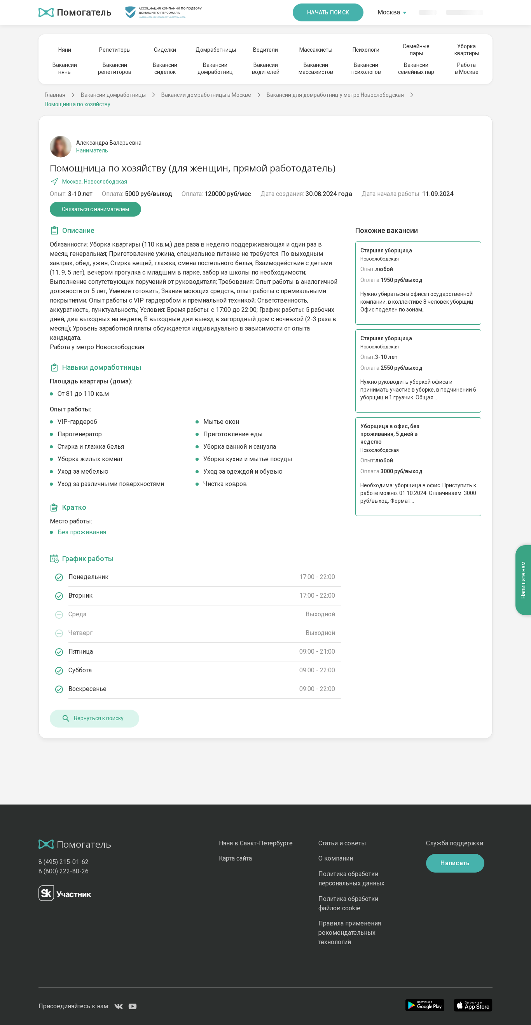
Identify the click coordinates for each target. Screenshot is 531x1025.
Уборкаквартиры (466, 49)
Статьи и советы (342, 843)
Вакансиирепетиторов (114, 68)
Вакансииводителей (265, 68)
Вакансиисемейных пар (416, 68)
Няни (64, 50)
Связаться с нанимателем (95, 209)
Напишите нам (523, 579)
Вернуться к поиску (99, 718)
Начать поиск (328, 12)
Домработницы (215, 50)
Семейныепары (416, 49)
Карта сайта (235, 858)
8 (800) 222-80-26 (63, 871)
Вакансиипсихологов (366, 68)
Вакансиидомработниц (215, 68)
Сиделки (165, 50)
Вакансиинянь (64, 68)
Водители (265, 50)
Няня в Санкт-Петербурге (256, 843)
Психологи (366, 50)
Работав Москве (467, 68)
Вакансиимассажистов (316, 68)
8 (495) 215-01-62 (63, 862)
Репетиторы (115, 50)
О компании (335, 858)
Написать (455, 863)
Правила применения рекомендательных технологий (349, 933)
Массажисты (315, 50)
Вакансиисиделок (165, 68)
